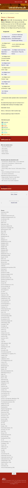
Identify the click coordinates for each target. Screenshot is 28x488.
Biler (2, 231)
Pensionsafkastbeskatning (7, 400)
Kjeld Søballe (5, 150)
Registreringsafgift (5, 409)
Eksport (3, 281)
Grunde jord (4, 317)
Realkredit (3, 407)
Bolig (2, 238)
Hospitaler (3, 324)
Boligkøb (3, 245)
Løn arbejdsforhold (5, 360)
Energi (2, 283)
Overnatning (4, 393)
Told (2, 452)
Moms (2, 377)
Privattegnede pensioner (7, 402)
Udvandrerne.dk (17, 7)
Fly (2, 291)
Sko (2, 424)
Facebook (5, 122)
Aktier (2, 214)
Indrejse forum (4, 333)
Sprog (2, 433)
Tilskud (3, 448)
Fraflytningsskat (5, 308)
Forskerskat (4, 305)
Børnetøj (3, 234)
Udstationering (4, 462)
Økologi (3, 384)
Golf (2, 312)
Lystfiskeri (3, 364)
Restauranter (4, 414)
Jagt (2, 341)
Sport (2, 431)
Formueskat (4, 302)
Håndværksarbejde (5, 321)
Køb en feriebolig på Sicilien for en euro (11, 172)
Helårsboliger (4, 322)
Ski (2, 422)
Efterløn (3, 271)
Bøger (2, 233)
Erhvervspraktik (5, 286)
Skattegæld (4, 421)
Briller (2, 258)
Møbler (3, 376)
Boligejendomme (5, 241)
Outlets (3, 390)
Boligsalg (3, 250)
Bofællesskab (4, 236)
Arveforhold (4, 219)
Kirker (2, 348)
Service (3, 419)
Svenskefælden (5, 441)
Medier (3, 369)
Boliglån (3, 246)
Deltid (2, 265)
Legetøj (3, 357)
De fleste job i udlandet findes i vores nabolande (13, 161)
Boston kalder (5, 166)
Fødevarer (3, 295)
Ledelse (3, 355)
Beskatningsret (4, 229)
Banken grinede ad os (7, 165)
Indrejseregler (4, 334)
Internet (3, 336)
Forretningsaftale (5, 303)
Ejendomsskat (4, 276)
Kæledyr (3, 345)
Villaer (2, 464)
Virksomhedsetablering (6, 467)
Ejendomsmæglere (5, 274)
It (1, 340)
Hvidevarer (4, 327)
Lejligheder (3, 358)
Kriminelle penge (5, 352)
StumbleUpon (6, 129)
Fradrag (3, 307)
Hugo (13, 483)
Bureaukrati (4, 260)
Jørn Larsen (4, 148)
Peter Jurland (5, 152)
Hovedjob (3, 326)
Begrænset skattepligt (6, 227)
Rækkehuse (4, 405)
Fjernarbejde (4, 290)
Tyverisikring (4, 453)
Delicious (5, 127)
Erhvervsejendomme (6, 284)
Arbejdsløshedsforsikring (7, 215)
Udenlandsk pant (5, 455)
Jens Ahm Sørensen (6, 146)
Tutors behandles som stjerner (9, 179)
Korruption (3, 350)
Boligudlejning (4, 255)
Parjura (3, 396)
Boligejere (3, 243)
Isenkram (3, 338)
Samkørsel (3, 417)
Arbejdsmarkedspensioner (7, 217)
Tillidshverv (4, 446)
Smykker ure (4, 429)
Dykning (3, 269)
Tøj (2, 450)
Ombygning (4, 388)
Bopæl (2, 257)
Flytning (3, 293)
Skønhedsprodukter (6, 427)
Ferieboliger (4, 288)
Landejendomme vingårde (7, 353)
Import (2, 331)
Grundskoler (4, 319)
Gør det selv (4, 310)
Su (2, 440)
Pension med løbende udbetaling (9, 398)
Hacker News (6, 134)
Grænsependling (5, 315)
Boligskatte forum (5, 253)
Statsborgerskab (5, 434)
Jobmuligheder (4, 343)
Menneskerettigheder (6, 371)
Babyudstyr (4, 224)
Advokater (3, 212)
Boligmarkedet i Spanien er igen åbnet (10, 177)
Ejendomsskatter (5, 277)
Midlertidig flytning (5, 372)
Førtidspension (4, 296)
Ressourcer (4, 412)
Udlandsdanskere (5, 459)
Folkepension (4, 298)
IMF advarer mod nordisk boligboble (10, 180)
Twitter (4, 124)
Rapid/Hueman (17, 482)
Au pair (3, 221)
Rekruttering (4, 410)
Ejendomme (4, 272)
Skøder (3, 426)
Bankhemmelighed (5, 226)
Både (2, 222)
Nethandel (3, 379)
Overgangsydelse (5, 391)
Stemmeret (4, 436)
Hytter (2, 329)
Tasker (3, 445)
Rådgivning (4, 403)
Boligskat (3, 252)
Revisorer (3, 415)
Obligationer (4, 383)
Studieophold (4, 438)
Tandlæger (3, 443)
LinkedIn (5, 132)
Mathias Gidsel (5, 153)
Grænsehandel (4, 314)
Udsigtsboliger (4, 460)
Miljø (2, 374)
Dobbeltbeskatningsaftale (7, 267)
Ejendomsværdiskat (6, 279)
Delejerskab (4, 264)
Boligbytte (3, 239)
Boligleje (3, 248)
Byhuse (3, 262)
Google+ (5, 126)
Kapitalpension (4, 346)
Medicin (3, 367)
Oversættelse (4, 395)
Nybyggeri (3, 381)
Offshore (3, 386)
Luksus (3, 362)
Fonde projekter (5, 300)
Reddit (4, 131)
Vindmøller (3, 465)
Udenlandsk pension (6, 457)
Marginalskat (4, 365)
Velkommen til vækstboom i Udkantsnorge (12, 163)
